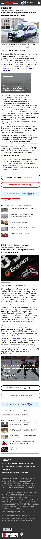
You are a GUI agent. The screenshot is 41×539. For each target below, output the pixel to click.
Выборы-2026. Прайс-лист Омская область (20, 467)
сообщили (8, 295)
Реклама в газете (26, 464)
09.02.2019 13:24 (6, 8)
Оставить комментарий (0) (20, 185)
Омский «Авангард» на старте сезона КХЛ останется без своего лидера (22, 442)
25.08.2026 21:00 (6, 245)
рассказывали (15, 339)
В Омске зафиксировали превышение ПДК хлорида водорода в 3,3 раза (20, 160)
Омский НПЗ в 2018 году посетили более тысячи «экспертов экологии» (22, 221)
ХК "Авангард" (6, 282)
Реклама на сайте (9, 464)
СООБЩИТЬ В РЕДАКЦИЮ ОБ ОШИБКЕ (16, 472)
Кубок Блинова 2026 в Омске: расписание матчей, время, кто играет (20, 368)
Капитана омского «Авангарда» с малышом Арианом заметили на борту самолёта (23, 429)
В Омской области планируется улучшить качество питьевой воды (23, 209)
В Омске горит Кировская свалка (20, 233)
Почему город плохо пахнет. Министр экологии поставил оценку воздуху (21, 215)
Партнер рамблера (18, 529)
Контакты (6, 469)
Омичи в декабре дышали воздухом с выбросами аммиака (20, 164)
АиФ (27, 47)
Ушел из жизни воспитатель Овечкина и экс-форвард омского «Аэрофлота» (23, 423)
